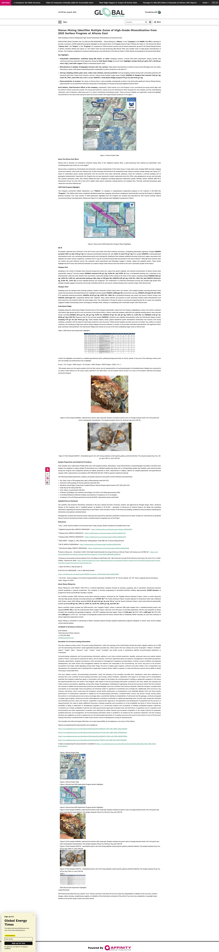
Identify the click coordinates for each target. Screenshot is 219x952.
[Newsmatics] (47, 482)
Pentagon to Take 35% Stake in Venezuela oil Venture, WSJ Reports (170, 3)
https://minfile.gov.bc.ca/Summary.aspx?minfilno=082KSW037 (111, 529)
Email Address (10, 935)
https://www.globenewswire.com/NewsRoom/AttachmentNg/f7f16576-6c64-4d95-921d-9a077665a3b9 (92, 740)
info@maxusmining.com (66, 638)
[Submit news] (47, 469)
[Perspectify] (47, 474)
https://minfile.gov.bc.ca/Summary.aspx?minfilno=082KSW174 (105, 533)
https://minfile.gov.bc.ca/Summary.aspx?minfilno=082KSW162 (108, 548)
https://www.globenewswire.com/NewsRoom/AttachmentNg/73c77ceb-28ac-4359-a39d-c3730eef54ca (92, 732)
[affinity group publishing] (47, 478)
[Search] (146, 22)
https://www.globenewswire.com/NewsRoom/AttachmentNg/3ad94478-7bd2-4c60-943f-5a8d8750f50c (92, 736)
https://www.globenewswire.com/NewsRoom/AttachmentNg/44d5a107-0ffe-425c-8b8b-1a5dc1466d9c (92, 729)
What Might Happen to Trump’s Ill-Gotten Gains (118, 3)
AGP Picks (5, 3)
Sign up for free (18, 943)
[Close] (33, 915)
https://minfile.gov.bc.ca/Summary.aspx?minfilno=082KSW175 (105, 537)
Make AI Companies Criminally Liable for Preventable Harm (69, 3)
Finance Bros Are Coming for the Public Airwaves (21, 3)
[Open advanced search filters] (150, 22)
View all (215, 3)
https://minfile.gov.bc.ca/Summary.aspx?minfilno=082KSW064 (100, 544)
